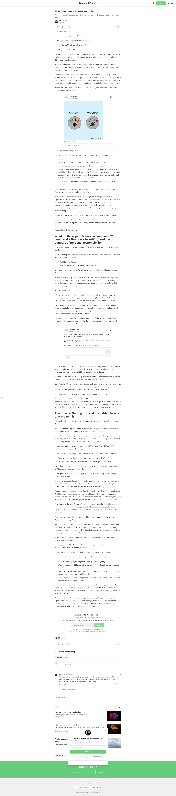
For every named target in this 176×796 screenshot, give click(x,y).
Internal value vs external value (68, 712)
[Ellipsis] (120, 674)
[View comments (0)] (72, 719)
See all (58, 755)
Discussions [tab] (68, 707)
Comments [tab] (59, 657)
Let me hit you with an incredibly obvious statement (71, 715)
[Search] (149, 3)
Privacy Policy (102, 758)
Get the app (97, 787)
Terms (93, 783)
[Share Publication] (153, 3)
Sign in (170, 3)
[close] (105, 730)
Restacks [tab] (66, 657)
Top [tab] (57, 707)
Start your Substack (83, 787)
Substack (79, 792)
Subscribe (160, 3)
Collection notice (101, 783)
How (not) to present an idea (67, 725)
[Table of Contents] (2, 398)
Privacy (87, 783)
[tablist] (62, 657)
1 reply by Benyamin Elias (68, 689)
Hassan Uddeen (64, 674)
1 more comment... (60, 698)
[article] (88, 716)
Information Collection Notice (87, 758)
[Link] (52, 239)
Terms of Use (96, 756)
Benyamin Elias (63, 20)
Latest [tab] (61, 707)
